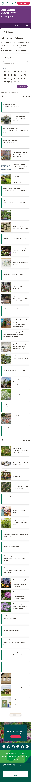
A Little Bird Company (10, 104)
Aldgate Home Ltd (18, 224)
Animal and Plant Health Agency (20, 321)
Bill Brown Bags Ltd (9, 556)
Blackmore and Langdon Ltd (20, 581)
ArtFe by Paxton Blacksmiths (17, 381)
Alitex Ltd (6, 236)
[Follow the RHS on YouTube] (8, 746)
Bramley (15, 676)
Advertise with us (18, 759)
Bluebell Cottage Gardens (20, 604)
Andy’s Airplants (17, 284)
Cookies (24, 753)
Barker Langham (8, 496)
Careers (3, 759)
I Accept (15, 772)
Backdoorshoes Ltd (18, 460)
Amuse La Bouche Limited (11, 272)
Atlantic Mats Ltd (18, 416)
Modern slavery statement (23, 756)
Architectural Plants (19, 356)
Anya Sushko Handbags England (13, 332)
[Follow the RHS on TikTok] (13, 746)
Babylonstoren (17, 448)
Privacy (19, 753)
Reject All (15, 775)
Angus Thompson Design (11, 308)
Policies (14, 756)
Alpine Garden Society (19, 248)
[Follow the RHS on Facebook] (22, 746)
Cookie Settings (15, 779)
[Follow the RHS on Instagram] (3, 746)
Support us (7, 753)
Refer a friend (10, 759)
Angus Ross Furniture (19, 296)
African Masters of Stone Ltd (12, 188)
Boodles (5, 616)
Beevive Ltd (6, 532)
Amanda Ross (17, 260)
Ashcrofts (16, 392)
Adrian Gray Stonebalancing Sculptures (17, 178)
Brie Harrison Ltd (18, 700)
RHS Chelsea (8, 32)
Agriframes (6, 200)
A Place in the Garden (19, 116)
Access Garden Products (20, 152)
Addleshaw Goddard (19, 164)
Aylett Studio (7, 428)
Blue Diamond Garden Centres (19, 593)
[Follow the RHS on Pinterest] (27, 746)
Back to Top (26, 96)
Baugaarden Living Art (19, 520)
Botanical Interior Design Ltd (12, 652)
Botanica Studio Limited (10, 640)
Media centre (26, 759)
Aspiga (5, 404)
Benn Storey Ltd (8, 544)
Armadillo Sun (7, 368)
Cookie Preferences (6, 756)
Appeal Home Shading (19, 344)
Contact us (13, 753)
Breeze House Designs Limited (19, 689)
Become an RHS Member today (15, 732)
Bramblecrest (7, 664)
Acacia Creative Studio (10, 140)
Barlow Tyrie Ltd (17, 508)
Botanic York (7, 628)
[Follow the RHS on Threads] (17, 746)
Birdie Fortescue (8, 568)
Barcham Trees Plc (18, 484)
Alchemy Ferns (17, 212)
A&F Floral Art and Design (11, 128)
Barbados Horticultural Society (19, 473)
